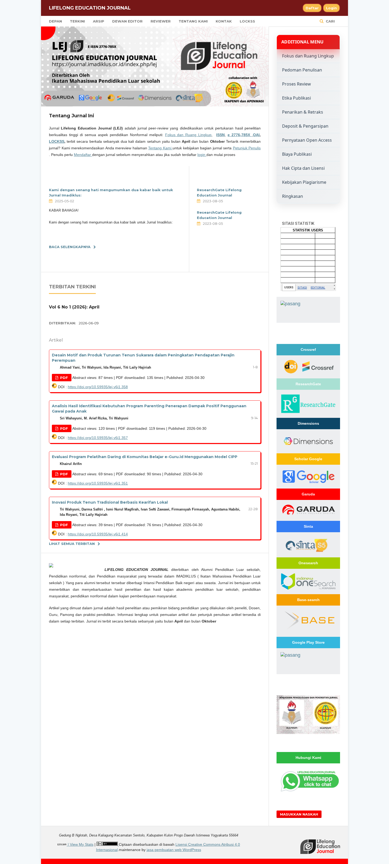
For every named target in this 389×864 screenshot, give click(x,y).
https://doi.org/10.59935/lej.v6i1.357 (98, 438)
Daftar (312, 8)
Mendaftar (83, 155)
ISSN (220, 135)
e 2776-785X (240, 135)
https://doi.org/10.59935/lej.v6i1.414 (98, 534)
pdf (63, 377)
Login (331, 8)
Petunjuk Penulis (247, 148)
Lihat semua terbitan (72, 543)
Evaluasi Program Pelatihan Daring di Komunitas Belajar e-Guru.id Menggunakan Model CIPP (144, 456)
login (201, 155)
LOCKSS (247, 21)
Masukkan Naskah (299, 814)
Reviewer (161, 21)
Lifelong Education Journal (90, 8)
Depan (55, 21)
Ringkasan (292, 196)
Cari (330, 21)
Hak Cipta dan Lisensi (303, 168)
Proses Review (296, 84)
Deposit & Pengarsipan (305, 126)
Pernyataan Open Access (307, 140)
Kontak (224, 21)
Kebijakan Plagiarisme (304, 182)
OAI (256, 135)
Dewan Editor (127, 21)
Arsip (98, 21)
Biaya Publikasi (297, 154)
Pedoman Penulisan (302, 70)
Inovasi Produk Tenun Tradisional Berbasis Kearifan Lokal (110, 502)
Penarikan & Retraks (302, 112)
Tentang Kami (193, 21)
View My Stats (81, 844)
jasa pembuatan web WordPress (174, 850)
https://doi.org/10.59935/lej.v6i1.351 (98, 483)
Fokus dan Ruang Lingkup (188, 135)
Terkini (77, 21)
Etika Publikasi (296, 98)
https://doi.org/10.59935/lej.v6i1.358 (98, 387)
